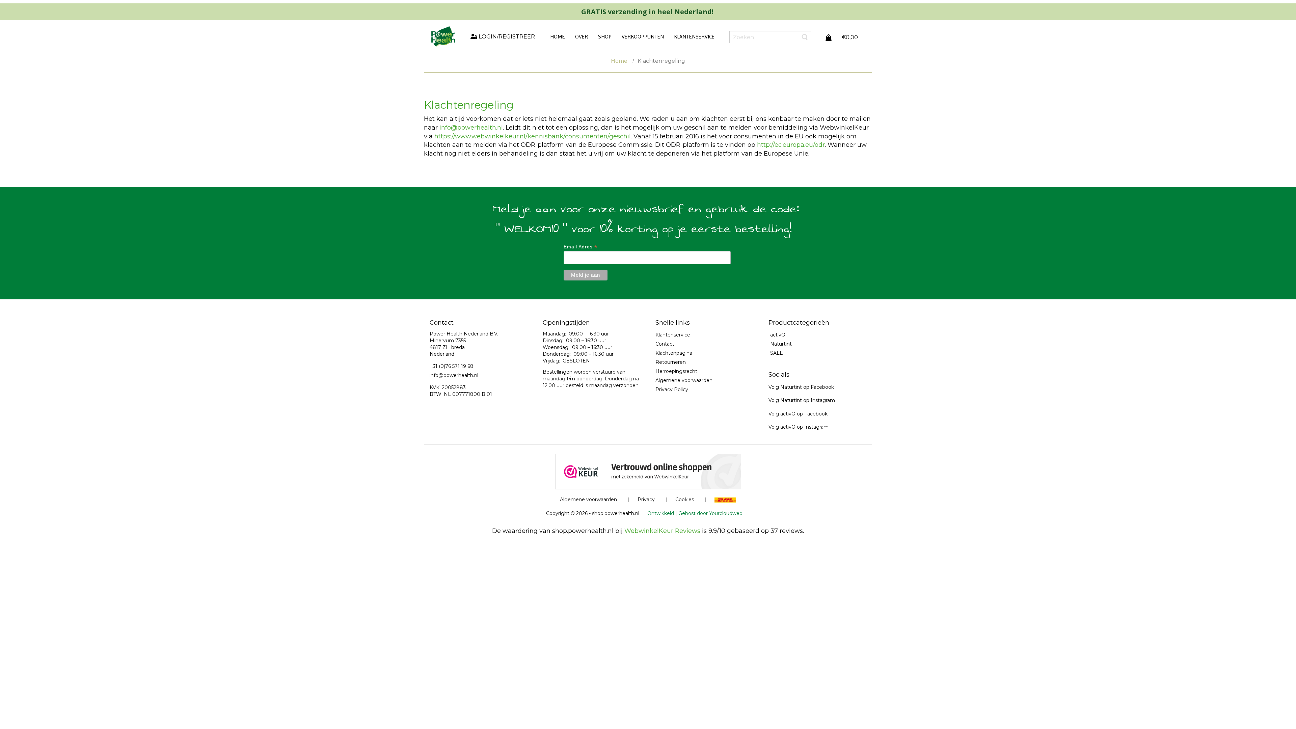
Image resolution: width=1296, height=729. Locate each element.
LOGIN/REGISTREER (506, 36)
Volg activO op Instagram (798, 427)
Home (619, 61)
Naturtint (781, 344)
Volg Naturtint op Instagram (801, 400)
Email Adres (580, 247)
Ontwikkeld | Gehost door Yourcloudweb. (695, 513)
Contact (664, 344)
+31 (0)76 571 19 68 (452, 366)
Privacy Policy (671, 389)
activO (777, 335)
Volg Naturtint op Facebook (801, 387)
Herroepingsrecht (676, 371)
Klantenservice (672, 335)
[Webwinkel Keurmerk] (648, 471)
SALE (776, 353)
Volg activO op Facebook (798, 414)
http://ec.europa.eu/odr (791, 144)
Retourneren (670, 362)
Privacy (646, 499)
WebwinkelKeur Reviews (662, 531)
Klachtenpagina (673, 353)
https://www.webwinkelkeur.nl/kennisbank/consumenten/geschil (532, 136)
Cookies (684, 499)
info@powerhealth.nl (471, 127)
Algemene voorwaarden (683, 380)
